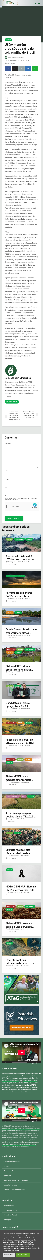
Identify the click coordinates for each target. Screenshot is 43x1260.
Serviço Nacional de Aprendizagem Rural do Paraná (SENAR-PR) (19, 1081)
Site (6, 487)
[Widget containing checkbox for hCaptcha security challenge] (22, 506)
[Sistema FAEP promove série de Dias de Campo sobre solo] (21, 910)
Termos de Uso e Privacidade (14, 1190)
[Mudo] (33, 1063)
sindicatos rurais (8, 1085)
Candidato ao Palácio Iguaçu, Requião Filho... (19, 704)
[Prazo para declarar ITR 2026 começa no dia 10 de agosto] (21, 726)
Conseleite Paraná (10, 1215)
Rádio (23, 796)
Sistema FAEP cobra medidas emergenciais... (19, 778)
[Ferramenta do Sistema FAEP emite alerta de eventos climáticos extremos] (21, 580)
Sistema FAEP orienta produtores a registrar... (19, 668)
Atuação (9, 539)
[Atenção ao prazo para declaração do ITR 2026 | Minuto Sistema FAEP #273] (21, 800)
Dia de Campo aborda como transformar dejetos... (21, 631)
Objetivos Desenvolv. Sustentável (15, 1180)
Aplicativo (7, 1176)
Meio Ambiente (19, 539)
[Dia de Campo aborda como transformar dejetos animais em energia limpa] (21, 616)
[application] (21, 1052)
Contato (6, 1166)
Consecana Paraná (10, 1210)
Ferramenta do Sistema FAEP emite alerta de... (19, 594)
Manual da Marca (9, 1171)
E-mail (7, 479)
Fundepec (7, 1220)
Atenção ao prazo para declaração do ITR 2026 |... (21, 815)
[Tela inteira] (37, 1063)
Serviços (8, 40)
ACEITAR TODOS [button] (23, 1255)
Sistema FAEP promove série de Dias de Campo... (20, 925)
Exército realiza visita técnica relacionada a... (19, 851)
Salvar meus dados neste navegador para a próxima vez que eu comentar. (21, 499)
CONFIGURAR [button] (8, 1255)
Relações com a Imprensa (16, 57)
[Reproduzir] (5, 1063)
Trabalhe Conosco (10, 1185)
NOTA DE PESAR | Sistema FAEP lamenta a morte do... (21, 888)
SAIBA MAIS (16, 1250)
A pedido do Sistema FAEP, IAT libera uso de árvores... (21, 557)
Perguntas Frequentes (11, 1161)
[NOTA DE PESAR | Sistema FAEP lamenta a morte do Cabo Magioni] (21, 873)
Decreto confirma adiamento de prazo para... (21, 961)
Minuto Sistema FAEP (13, 796)
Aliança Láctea (8, 1205)
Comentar (25, 60)
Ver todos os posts (11, 402)
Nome (7, 470)
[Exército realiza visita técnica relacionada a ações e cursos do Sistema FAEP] (21, 837)
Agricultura (11, 649)
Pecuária (9, 612)
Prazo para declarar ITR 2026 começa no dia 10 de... (21, 741)
